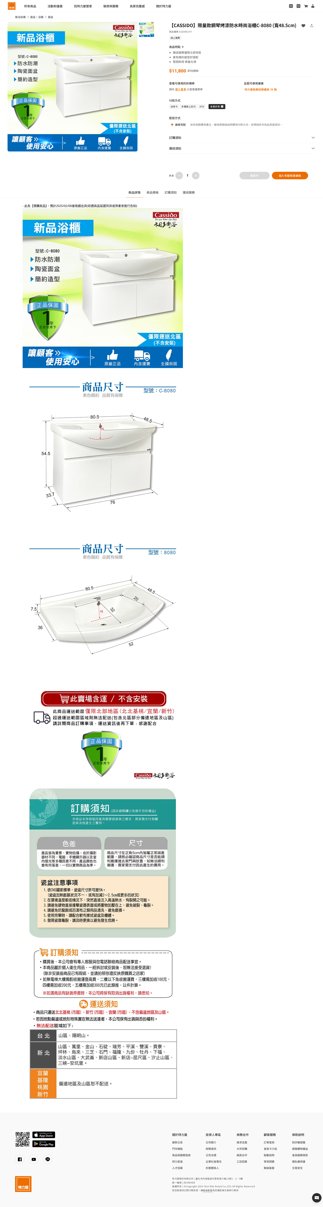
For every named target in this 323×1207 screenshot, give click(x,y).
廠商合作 (242, 1155)
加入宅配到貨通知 (290, 175)
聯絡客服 (269, 1168)
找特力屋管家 (83, 6)
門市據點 (177, 1149)
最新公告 (177, 1142)
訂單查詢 (269, 1142)
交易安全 (297, 1168)
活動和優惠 (55, 6)
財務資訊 (211, 1149)
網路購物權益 (300, 1149)
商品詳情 (134, 192)
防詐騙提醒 (298, 1142)
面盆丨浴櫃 (36, 17)
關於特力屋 (163, 6)
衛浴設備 (20, 17)
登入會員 (180, 89)
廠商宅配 (180, 124)
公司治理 (211, 1155)
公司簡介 (211, 1142)
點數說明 (269, 1155)
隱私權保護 (298, 1161)
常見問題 (269, 1161)
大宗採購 (242, 1149)
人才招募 (177, 1168)
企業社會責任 (214, 1161)
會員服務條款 (300, 1155)
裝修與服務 (110, 6)
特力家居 (177, 1161)
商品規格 (153, 192)
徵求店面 (242, 1142)
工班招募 (242, 1161)
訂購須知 (171, 192)
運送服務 (189, 192)
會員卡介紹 (270, 1149)
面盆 (50, 17)
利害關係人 (212, 1168)
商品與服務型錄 (181, 1155)
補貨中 (254, 175)
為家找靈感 (137, 6)
